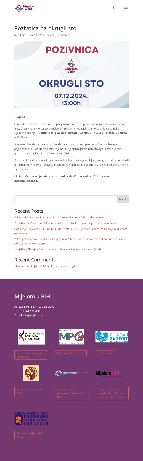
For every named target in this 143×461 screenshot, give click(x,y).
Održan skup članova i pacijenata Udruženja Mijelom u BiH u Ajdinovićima (58, 217)
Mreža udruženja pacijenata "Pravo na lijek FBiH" (70, 393)
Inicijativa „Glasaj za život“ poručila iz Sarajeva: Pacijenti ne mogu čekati (57, 249)
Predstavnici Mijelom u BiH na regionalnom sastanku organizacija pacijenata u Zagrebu (67, 223)
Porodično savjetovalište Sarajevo (30, 435)
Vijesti (51, 35)
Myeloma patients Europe (70, 353)
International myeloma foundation (29, 354)
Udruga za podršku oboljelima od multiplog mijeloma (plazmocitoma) (110, 393)
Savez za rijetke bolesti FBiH (29, 391)
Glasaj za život (104, 353)
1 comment (65, 35)
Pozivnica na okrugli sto (65, 266)
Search (122, 199)
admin (21, 35)
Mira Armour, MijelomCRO (30, 266)
